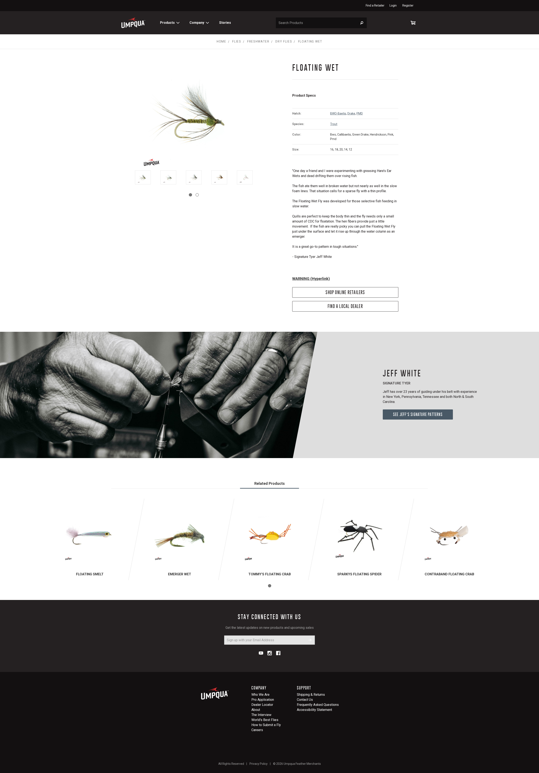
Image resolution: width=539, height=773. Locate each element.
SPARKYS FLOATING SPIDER (359, 574)
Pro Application (262, 700)
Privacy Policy (258, 763)
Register (408, 5)
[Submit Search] (362, 22)
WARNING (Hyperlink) (311, 278)
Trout (333, 124)
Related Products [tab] (269, 483)
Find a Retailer (375, 5)
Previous (126, 177)
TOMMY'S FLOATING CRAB (269, 574)
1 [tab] (190, 194)
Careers (257, 730)
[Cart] (414, 22)
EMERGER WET (179, 574)
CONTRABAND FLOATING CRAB (449, 574)
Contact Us (305, 700)
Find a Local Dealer (345, 306)
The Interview (261, 715)
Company (196, 23)
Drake (351, 113)
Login (393, 5)
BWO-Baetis (338, 113)
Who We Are (260, 695)
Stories (225, 23)
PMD (359, 113)
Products (167, 23)
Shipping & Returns (311, 695)
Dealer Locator (262, 705)
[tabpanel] (143, 178)
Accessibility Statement (314, 710)
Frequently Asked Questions (318, 705)
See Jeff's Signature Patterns (418, 414)
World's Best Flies (264, 720)
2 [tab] (197, 194)
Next (261, 177)
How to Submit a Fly (266, 725)
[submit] (310, 640)
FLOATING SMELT (90, 574)
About (255, 710)
